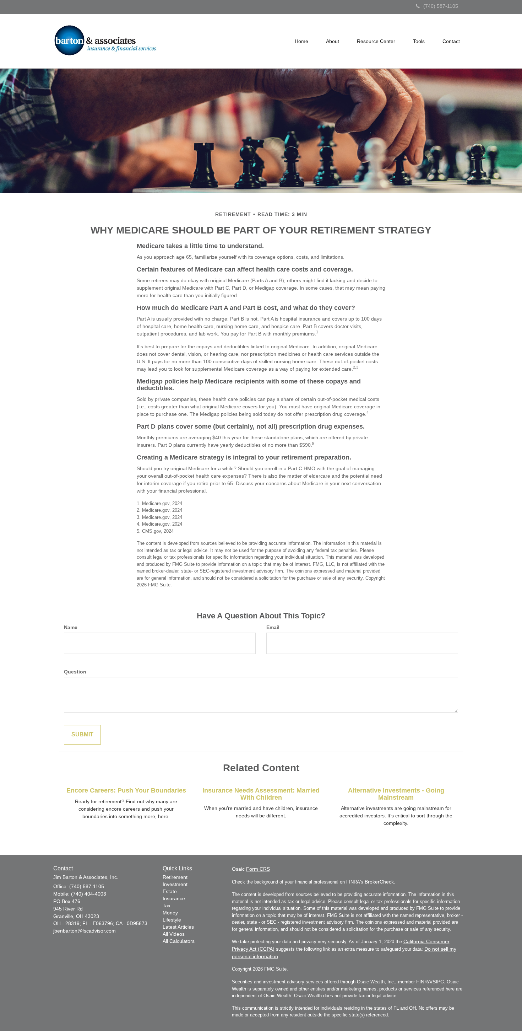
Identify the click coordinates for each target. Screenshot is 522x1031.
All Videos (174, 934)
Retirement (175, 877)
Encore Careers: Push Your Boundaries (126, 790)
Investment (175, 884)
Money (170, 912)
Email (272, 627)
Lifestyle (172, 920)
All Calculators (179, 941)
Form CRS (258, 869)
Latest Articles (178, 927)
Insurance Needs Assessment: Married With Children (261, 794)
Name (70, 627)
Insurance (174, 898)
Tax (166, 905)
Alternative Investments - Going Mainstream (396, 794)
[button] (332, 41)
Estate (170, 891)
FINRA (423, 981)
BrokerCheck (379, 882)
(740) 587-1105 (440, 6)
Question (75, 672)
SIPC (438, 981)
